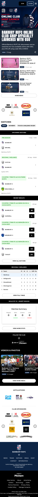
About (19, 480)
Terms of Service (13, 485)
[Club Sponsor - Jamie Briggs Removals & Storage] (12, 113)
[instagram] (19, 455)
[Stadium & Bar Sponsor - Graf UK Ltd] (26, 106)
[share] (35, 52)
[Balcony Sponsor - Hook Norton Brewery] (26, 437)
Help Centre (11, 480)
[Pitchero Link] (23, 343)
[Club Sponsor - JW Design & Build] (12, 430)
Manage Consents (24, 487)
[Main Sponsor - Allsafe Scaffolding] (12, 106)
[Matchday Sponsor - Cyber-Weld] (12, 437)
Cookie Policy (12, 487)
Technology (19, 482)
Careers (10, 482)
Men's (4, 125)
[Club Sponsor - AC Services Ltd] (26, 113)
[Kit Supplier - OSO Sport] (26, 430)
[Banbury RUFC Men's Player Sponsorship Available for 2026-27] (10, 75)
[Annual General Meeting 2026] (10, 87)
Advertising (27, 480)
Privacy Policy (25, 485)
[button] (35, 52)
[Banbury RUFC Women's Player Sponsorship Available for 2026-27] (10, 63)
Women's (12, 125)
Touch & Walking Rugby (26, 125)
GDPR (28, 482)
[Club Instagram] (19, 338)
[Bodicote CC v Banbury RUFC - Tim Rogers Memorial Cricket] (12, 361)
